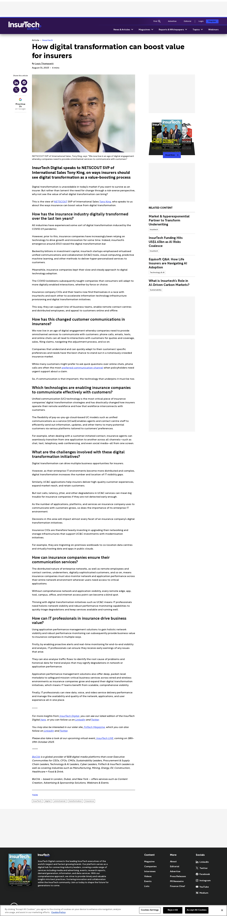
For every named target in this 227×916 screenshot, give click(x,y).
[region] (113, 910)
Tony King (105, 202)
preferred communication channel (82, 368)
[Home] (24, 26)
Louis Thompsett (44, 64)
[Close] (222, 910)
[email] (24, 90)
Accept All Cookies (197, 910)
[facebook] (24, 82)
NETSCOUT (60, 202)
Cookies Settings (150, 910)
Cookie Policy (58, 913)
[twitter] (16, 90)
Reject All (173, 910)
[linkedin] (16, 82)
